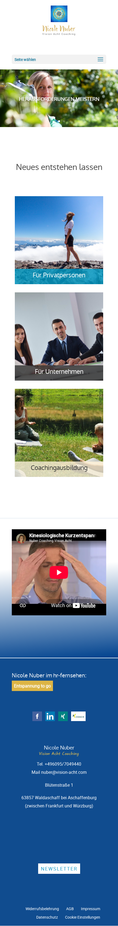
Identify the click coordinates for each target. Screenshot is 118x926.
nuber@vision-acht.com (64, 772)
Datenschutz (47, 917)
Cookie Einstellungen (82, 917)
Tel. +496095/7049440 (59, 764)
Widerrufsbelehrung (42, 908)
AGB (70, 908)
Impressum (90, 908)
